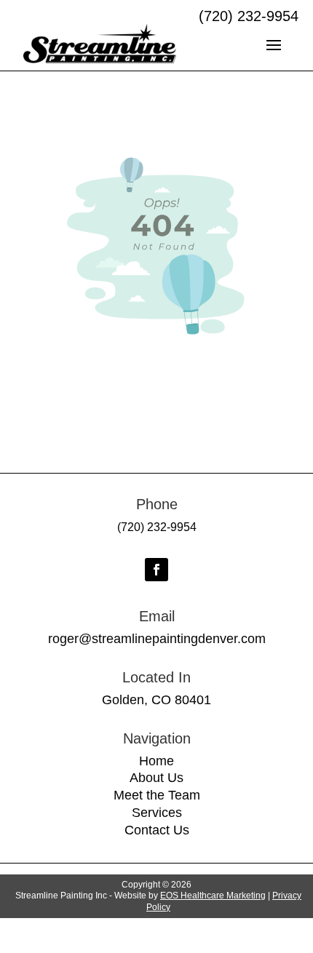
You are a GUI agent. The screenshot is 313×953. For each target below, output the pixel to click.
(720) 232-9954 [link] (157, 527)
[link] (99, 43)
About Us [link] (156, 777)
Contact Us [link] (156, 830)
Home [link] (156, 761)
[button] (273, 43)
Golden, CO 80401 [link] (156, 700)
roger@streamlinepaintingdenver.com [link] (157, 638)
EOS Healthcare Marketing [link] (213, 895)
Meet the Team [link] (157, 795)
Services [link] (157, 812)
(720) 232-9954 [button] (248, 16)
